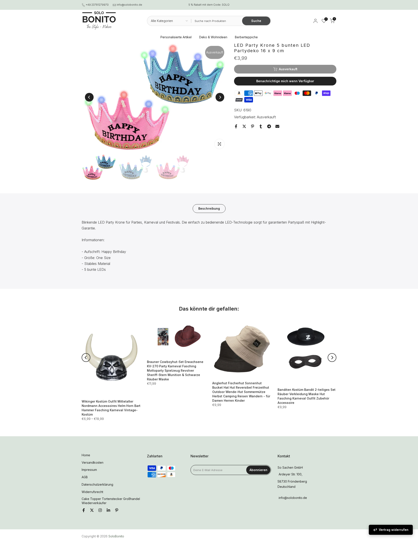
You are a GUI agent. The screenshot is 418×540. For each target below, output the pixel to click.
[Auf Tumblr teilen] (261, 126)
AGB (85, 477)
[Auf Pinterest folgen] (117, 510)
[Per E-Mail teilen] (277, 126)
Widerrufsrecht (92, 492)
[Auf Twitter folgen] (92, 510)
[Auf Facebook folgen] (84, 510)
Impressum (89, 469)
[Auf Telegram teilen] (269, 126)
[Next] (220, 97)
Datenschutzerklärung (97, 484)
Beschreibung (209, 208)
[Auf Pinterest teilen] (253, 126)
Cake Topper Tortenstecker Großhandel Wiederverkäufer (111, 501)
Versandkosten (92, 462)
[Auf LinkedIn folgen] (108, 510)
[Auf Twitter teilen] (244, 126)
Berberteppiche (246, 37)
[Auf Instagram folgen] (100, 510)
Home (86, 455)
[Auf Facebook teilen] (236, 126)
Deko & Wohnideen (213, 37)
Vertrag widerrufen (393, 530)
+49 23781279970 (97, 4)
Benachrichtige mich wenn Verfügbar (285, 81)
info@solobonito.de (129, 4)
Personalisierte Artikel (176, 37)
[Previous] (89, 97)
